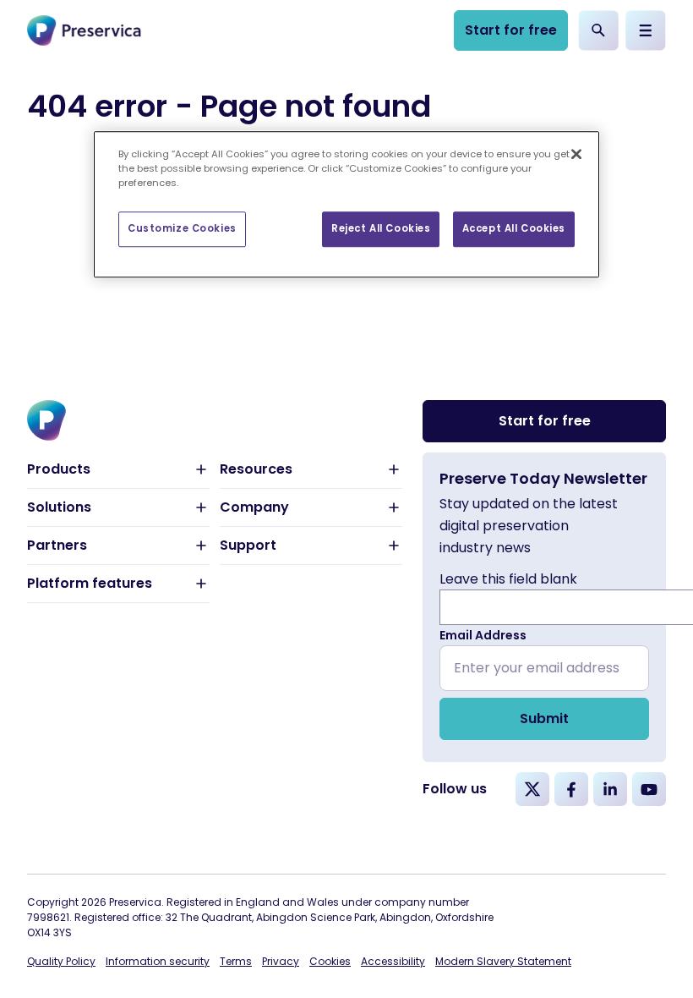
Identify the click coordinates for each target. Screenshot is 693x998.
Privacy (280, 961)
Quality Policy (61, 961)
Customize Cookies (182, 228)
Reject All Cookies (380, 228)
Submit (544, 718)
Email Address (483, 635)
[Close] (576, 154)
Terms (236, 961)
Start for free (511, 30)
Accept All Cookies (513, 228)
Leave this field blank (508, 579)
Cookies (330, 961)
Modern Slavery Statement (503, 961)
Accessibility (393, 961)
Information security (158, 961)
